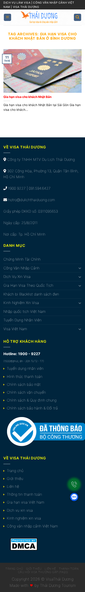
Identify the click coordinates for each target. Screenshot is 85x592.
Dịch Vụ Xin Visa (17, 276)
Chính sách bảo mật (24, 384)
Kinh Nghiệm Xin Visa (21, 302)
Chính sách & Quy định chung (31, 400)
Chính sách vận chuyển (26, 392)
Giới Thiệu (34, 568)
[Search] (77, 17)
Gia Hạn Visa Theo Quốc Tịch (28, 285)
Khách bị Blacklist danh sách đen (31, 294)
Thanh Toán (68, 568)
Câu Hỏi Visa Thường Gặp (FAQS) (43, 572)
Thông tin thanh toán (24, 494)
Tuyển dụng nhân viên (25, 368)
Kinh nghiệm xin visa (24, 518)
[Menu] (7, 17)
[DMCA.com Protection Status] (23, 544)
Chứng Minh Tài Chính (22, 259)
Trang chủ (15, 470)
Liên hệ (13, 486)
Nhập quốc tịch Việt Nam (24, 311)
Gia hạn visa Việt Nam (25, 502)
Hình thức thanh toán (24, 376)
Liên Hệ (50, 568)
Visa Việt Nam (15, 329)
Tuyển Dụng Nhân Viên (22, 320)
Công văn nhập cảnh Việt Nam (32, 526)
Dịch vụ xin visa (20, 510)
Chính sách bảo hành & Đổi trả (32, 408)
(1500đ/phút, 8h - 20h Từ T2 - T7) (23, 361)
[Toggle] (80, 268)
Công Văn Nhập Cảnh (21, 268)
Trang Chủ (14, 568)
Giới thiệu (15, 478)
